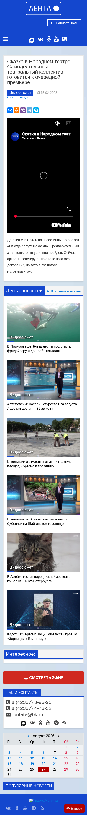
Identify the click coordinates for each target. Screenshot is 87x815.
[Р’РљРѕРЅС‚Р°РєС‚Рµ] (10, 110)
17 (9, 764)
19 (32, 764)
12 (32, 758)
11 (21, 758)
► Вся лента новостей (63, 291)
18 (21, 764)
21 (55, 764)
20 (43, 764)
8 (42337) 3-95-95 (31, 702)
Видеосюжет (20, 92)
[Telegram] (29, 110)
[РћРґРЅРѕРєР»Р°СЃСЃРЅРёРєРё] (16, 110)
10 (9, 758)
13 (43, 758)
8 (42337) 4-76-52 (31, 708)
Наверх (76, 808)
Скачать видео (18, 97)
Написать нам (66, 23)
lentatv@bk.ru (27, 714)
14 (55, 758)
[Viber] (23, 110)
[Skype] (36, 110)
